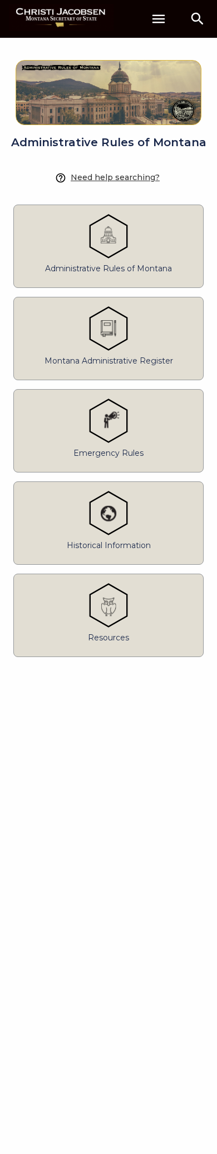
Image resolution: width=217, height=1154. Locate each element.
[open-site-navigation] (158, 18)
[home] (61, 18)
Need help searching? (115, 177)
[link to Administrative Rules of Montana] (108, 86)
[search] (197, 18)
